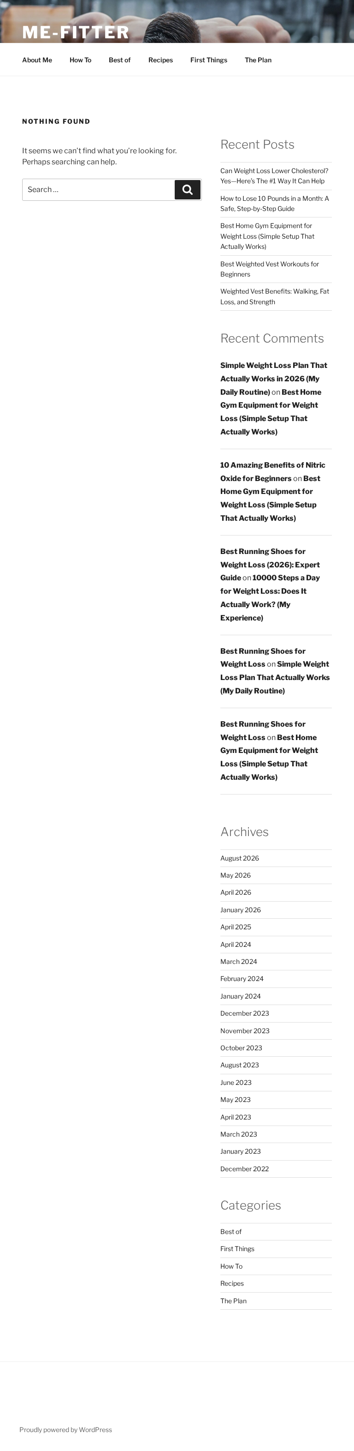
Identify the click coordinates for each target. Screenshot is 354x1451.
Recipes (160, 60)
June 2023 (236, 1082)
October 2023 (241, 1048)
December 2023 (244, 1013)
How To (80, 60)
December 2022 (244, 1169)
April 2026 (235, 892)
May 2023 (235, 1099)
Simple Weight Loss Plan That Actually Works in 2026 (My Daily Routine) (273, 379)
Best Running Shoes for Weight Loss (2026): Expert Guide (270, 565)
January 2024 (240, 996)
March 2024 (238, 961)
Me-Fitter (76, 32)
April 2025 (235, 927)
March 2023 (238, 1134)
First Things (208, 60)
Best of (120, 60)
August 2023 (239, 1065)
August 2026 (239, 858)
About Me (37, 60)
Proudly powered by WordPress (65, 1429)
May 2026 (235, 875)
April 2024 (235, 944)
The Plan (258, 60)
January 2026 (240, 910)
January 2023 (240, 1151)
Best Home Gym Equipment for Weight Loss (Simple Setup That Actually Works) (267, 236)
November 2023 (245, 1031)
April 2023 (235, 1117)
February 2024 (242, 978)
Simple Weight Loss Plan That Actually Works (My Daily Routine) (275, 677)
